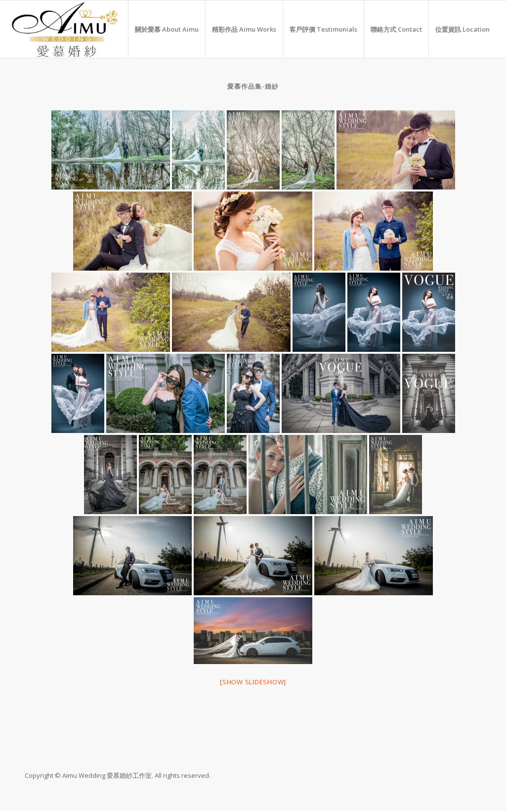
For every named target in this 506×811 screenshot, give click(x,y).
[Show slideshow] (253, 681)
